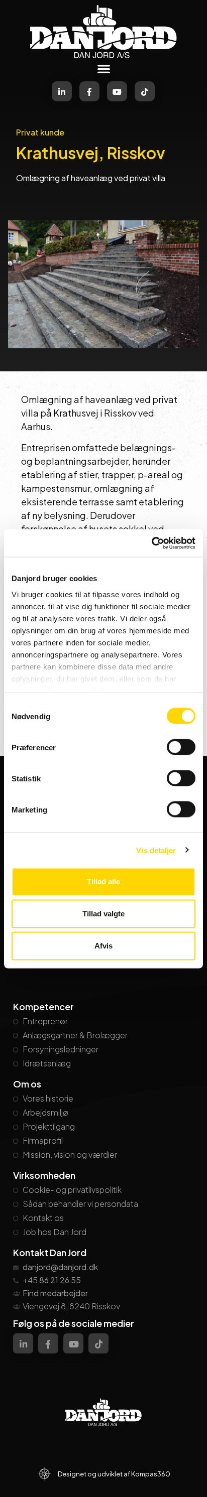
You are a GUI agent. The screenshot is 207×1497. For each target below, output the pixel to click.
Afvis (103, 945)
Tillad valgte (103, 913)
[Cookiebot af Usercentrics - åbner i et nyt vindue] (151, 543)
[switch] (181, 747)
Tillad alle (103, 881)
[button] (103, 68)
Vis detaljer (156, 850)
